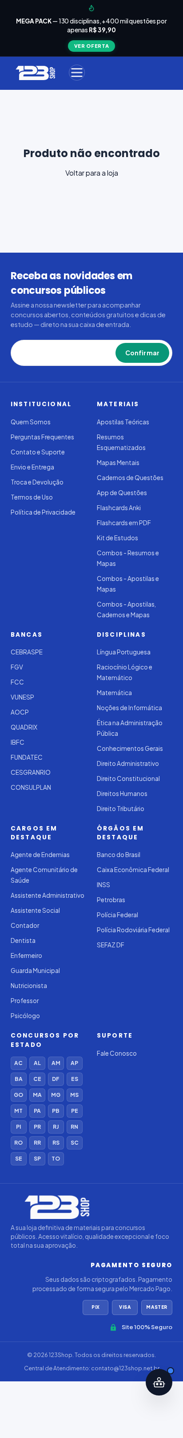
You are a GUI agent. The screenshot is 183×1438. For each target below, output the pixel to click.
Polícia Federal (117, 915)
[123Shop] (35, 72)
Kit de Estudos (117, 538)
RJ (56, 1126)
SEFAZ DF (110, 945)
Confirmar (142, 353)
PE (74, 1110)
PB (56, 1110)
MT (18, 1110)
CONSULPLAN (31, 787)
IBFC (17, 742)
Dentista (23, 940)
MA (37, 1095)
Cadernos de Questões (130, 477)
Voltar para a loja (91, 172)
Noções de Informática (129, 707)
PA (37, 1110)
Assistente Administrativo (47, 895)
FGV (17, 667)
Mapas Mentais (118, 462)
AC (18, 1063)
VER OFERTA (91, 46)
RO (18, 1142)
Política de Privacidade (43, 512)
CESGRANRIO (31, 772)
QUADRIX (24, 727)
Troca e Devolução (37, 482)
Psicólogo (25, 1015)
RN (74, 1126)
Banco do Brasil (118, 854)
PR (37, 1126)
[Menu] (77, 73)
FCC (17, 682)
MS (74, 1095)
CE (37, 1079)
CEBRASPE (27, 652)
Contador (25, 925)
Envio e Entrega (32, 467)
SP (37, 1158)
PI (18, 1126)
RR (37, 1142)
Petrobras (111, 900)
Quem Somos (31, 422)
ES (74, 1079)
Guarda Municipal (35, 970)
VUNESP (22, 697)
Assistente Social (35, 910)
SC (75, 1142)
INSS (103, 884)
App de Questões (122, 492)
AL (37, 1063)
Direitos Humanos (122, 793)
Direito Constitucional (128, 778)
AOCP (20, 712)
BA (19, 1079)
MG (55, 1095)
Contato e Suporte (38, 452)
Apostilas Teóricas (123, 422)
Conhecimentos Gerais (130, 748)
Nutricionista (29, 985)
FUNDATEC (27, 757)
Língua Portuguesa (124, 652)
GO (18, 1095)
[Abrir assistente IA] (159, 1382)
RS (56, 1142)
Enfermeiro (26, 955)
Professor (25, 1000)
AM (56, 1063)
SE (18, 1158)
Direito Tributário (120, 808)
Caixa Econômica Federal (133, 869)
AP (74, 1063)
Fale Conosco (117, 1053)
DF (56, 1079)
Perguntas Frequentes (42, 437)
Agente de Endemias (40, 854)
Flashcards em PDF (124, 523)
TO (56, 1158)
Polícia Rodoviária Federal (133, 930)
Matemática (114, 692)
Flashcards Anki (119, 507)
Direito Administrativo (128, 763)
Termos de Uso (32, 497)
